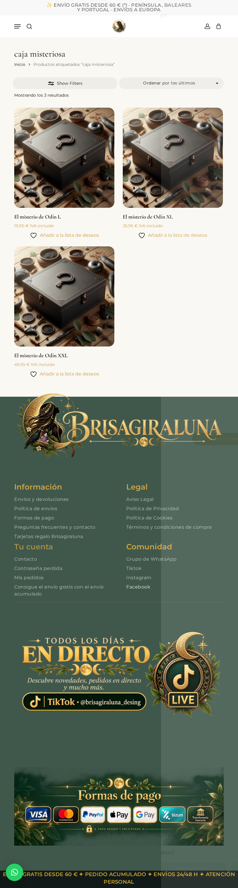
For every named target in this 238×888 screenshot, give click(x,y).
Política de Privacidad (152, 508)
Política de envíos (35, 508)
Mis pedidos (29, 577)
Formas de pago (34, 518)
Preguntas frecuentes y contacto (54, 527)
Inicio (19, 64)
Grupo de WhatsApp (151, 559)
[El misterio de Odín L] (64, 158)
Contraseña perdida (38, 568)
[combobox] (171, 83)
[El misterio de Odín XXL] (64, 296)
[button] (17, 26)
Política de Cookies (149, 518)
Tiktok (134, 568)
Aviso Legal (140, 499)
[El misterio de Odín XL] (173, 158)
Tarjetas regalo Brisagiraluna (48, 536)
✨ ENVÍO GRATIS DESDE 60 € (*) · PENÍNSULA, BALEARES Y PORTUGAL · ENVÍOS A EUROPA (119, 7)
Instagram (139, 577)
